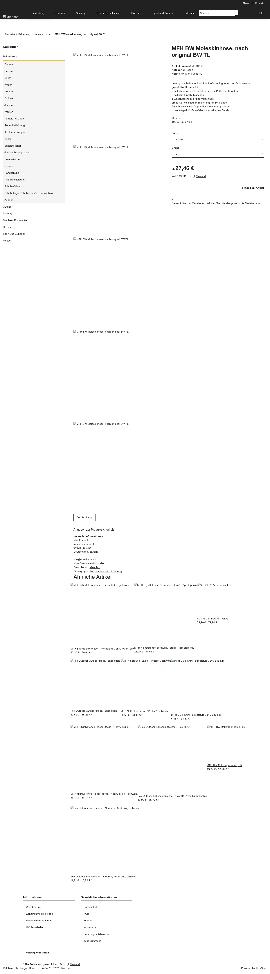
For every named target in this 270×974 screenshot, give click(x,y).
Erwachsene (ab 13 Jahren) (106, 571)
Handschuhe (11, 172)
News (246, 3)
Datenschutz (91, 906)
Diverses (8, 227)
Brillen (8, 138)
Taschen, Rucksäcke (15, 220)
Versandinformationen (39, 920)
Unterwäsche (12, 159)
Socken (8, 166)
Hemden (9, 91)
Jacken (8, 105)
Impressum (90, 927)
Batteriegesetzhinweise (97, 934)
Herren (8, 71)
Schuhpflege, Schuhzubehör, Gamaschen (28, 193)
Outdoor (7, 206)
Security (7, 213)
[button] (244, 13)
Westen (8, 111)
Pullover (9, 98)
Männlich (95, 567)
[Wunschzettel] (250, 13)
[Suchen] (236, 13)
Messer (7, 240)
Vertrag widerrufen (37, 952)
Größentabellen (35, 927)
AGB (86, 913)
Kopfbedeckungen (15, 132)
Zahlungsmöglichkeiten (39, 913)
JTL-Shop (261, 968)
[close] (76, 49)
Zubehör (9, 199)
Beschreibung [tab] (85, 517)
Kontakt (259, 3)
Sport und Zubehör (14, 233)
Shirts (7, 77)
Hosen (189, 69)
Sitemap (88, 920)
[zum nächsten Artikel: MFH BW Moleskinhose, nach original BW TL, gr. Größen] (109, 35)
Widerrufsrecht (92, 940)
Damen (8, 64)
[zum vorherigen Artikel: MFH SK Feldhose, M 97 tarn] (115, 35)
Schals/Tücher (12, 145)
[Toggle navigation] (7, 10)
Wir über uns (33, 906)
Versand (201, 176)
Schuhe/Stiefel (12, 186)
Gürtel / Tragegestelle (17, 152)
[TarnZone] (10, 17)
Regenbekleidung (14, 125)
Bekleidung (10, 56)
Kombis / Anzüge (14, 118)
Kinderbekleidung (14, 179)
